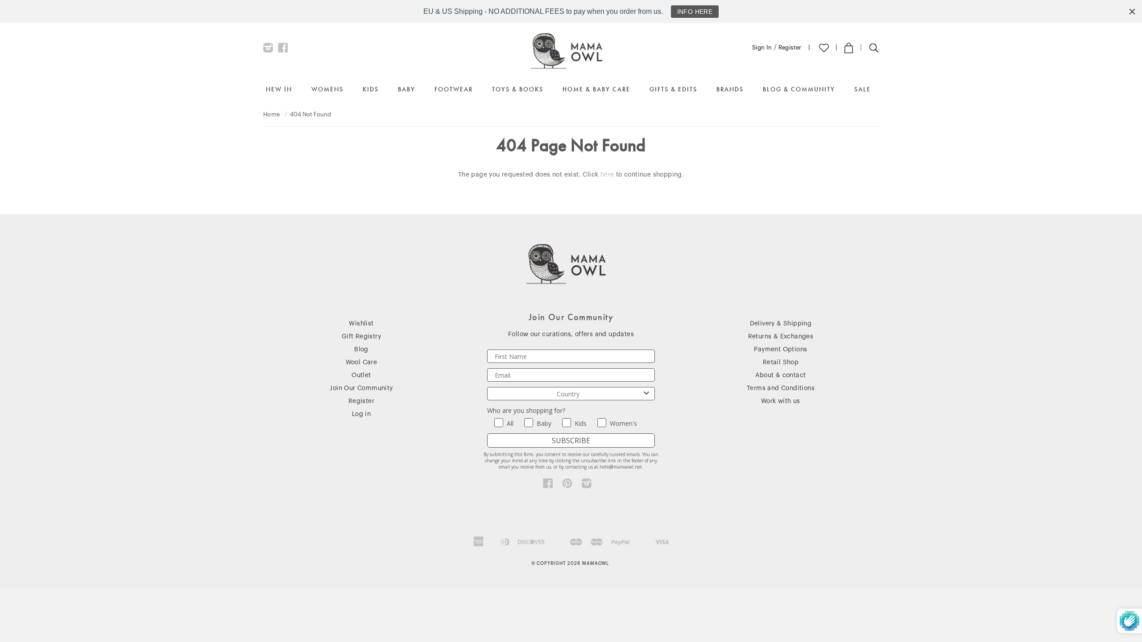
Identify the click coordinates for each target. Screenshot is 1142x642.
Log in (361, 414)
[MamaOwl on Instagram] (268, 50)
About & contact (780, 375)
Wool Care (361, 362)
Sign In (762, 47)
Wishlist (361, 324)
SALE (862, 89)
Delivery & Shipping (781, 324)
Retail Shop (781, 362)
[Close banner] (1132, 11)
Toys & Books (517, 89)
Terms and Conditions (781, 388)
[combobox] (568, 393)
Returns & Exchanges (781, 336)
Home (271, 114)
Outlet (361, 375)
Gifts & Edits (673, 89)
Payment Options (780, 349)
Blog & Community (799, 89)
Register (790, 47)
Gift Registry (361, 336)
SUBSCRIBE (571, 440)
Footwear (453, 89)
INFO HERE (695, 11)
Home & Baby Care (596, 89)
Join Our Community (361, 388)
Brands (730, 89)
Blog (361, 349)
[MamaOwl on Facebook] (283, 50)
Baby (406, 89)
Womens (327, 89)
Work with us (780, 401)
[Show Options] (646, 393)
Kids (371, 89)
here (607, 175)
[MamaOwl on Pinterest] (567, 485)
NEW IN (279, 89)
